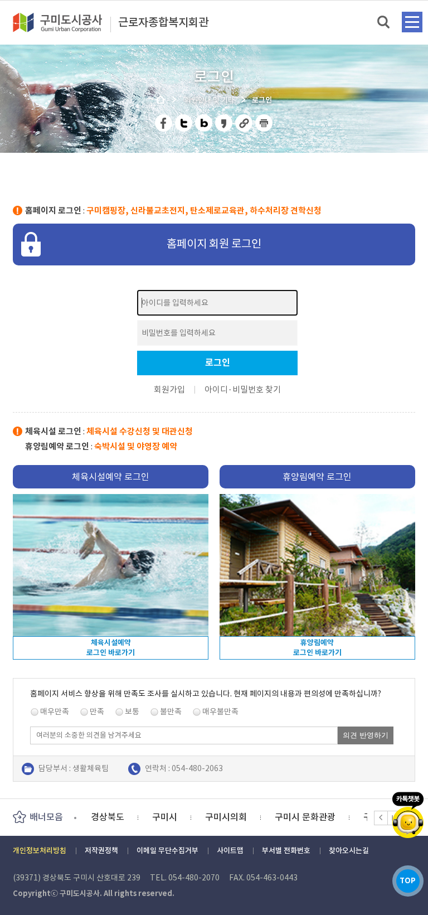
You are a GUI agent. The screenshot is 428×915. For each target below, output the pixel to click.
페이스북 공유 (164, 123)
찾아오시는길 (349, 850)
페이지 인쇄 (264, 123)
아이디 (216, 389)
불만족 (171, 711)
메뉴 (412, 22)
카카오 (408, 815)
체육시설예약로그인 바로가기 (110, 647)
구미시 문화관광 (243, 816)
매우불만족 (220, 711)
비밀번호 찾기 (256, 389)
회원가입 (169, 389)
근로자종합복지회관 (163, 23)
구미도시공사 (64, 22)
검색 (384, 23)
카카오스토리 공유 (224, 123)
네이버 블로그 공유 (204, 123)
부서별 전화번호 (286, 850)
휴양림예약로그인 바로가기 (317, 647)
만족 (97, 711)
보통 (132, 711)
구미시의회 (165, 816)
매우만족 (54, 711)
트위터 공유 (184, 123)
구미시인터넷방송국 (339, 816)
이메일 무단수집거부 (167, 850)
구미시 (103, 816)
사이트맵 (230, 850)
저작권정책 (101, 850)
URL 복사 (244, 123)
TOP (408, 880)
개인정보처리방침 (39, 850)
